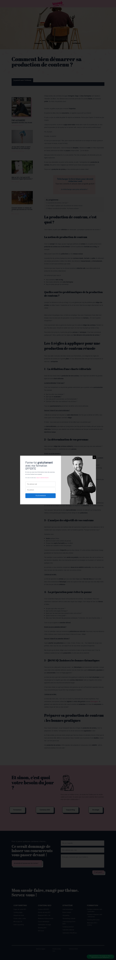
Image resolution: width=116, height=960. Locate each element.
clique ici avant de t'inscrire (42, 477)
